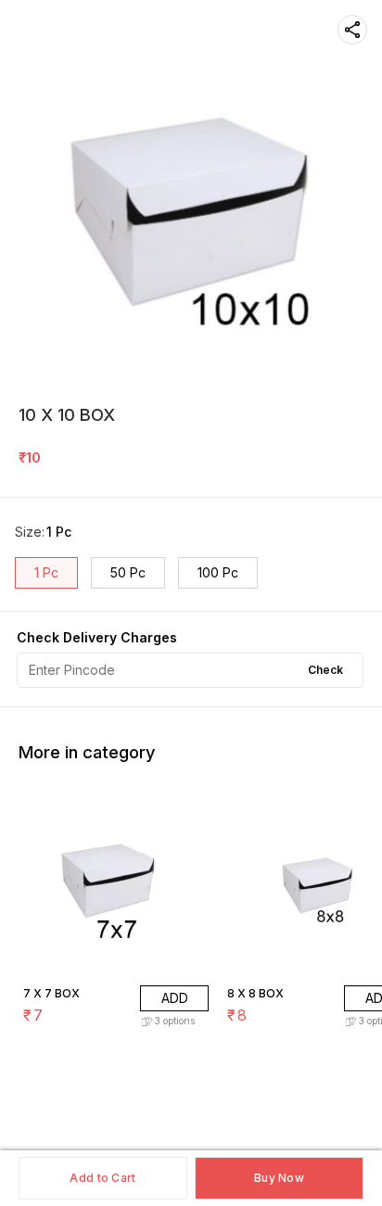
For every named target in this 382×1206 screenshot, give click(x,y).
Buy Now (279, 1178)
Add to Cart (102, 1178)
